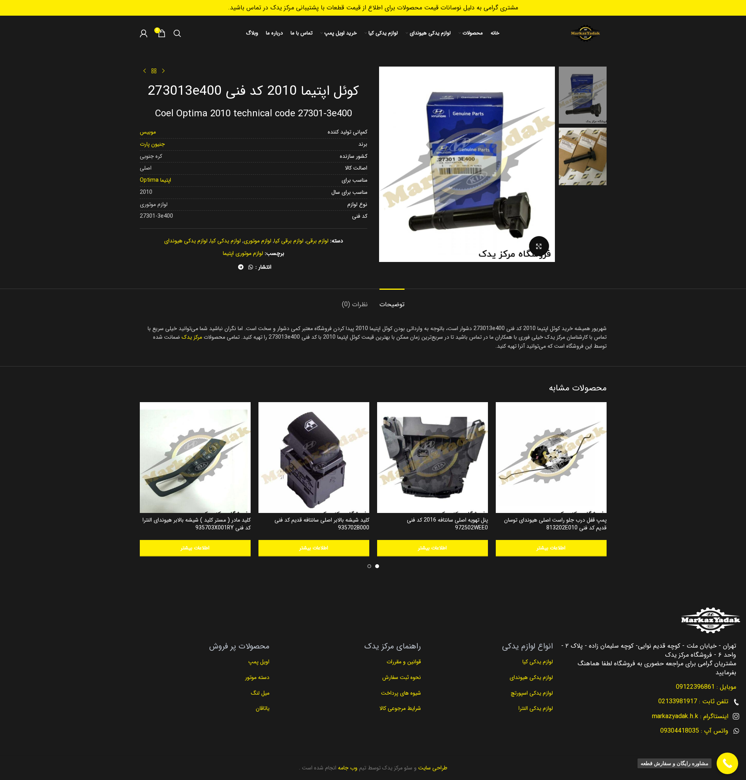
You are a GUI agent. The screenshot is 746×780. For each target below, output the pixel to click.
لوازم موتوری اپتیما (243, 253)
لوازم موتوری (257, 241)
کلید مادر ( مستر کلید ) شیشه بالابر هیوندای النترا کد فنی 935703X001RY (197, 524)
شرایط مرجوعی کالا (400, 708)
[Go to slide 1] (377, 566)
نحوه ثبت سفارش (401, 677)
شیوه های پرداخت (401, 693)
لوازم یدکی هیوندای (186, 241)
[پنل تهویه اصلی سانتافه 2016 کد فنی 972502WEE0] (432, 457)
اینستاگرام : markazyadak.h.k (690, 716)
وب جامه (347, 768)
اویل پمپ (258, 661)
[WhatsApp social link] (250, 267)
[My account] (144, 33)
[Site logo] (585, 33)
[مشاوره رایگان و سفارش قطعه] (727, 763)
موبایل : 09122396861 (706, 687)
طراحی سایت (432, 768)
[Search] (177, 33)
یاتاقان (262, 708)
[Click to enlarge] (539, 246)
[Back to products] (154, 71)
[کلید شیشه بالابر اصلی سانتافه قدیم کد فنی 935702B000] (313, 457)
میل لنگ (260, 693)
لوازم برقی (317, 241)
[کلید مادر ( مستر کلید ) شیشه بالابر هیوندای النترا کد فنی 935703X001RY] (195, 457)
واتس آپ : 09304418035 (694, 731)
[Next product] (144, 71)
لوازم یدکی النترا (535, 708)
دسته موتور (257, 677)
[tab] (392, 300)
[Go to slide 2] (369, 566)
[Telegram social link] (241, 267)
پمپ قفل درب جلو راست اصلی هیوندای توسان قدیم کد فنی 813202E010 (555, 524)
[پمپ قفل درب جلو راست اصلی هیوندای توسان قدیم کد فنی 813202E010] (551, 457)
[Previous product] (163, 71)
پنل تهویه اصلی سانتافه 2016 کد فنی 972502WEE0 (447, 524)
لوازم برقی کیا (288, 241)
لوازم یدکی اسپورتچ (532, 693)
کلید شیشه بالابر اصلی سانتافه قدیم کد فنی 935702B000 (322, 524)
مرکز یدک (192, 337)
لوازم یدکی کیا (225, 241)
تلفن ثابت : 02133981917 (693, 701)
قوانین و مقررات (403, 661)
